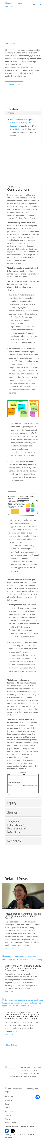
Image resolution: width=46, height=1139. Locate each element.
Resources (9, 1100)
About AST (9, 1111)
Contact (8, 1115)
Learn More (13, 84)
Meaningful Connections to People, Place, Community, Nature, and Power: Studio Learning (23, 968)
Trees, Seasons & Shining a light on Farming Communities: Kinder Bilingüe (23, 916)
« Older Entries (11, 1045)
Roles (7, 1104)
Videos (11, 113)
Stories (7, 1107)
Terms (7, 1119)
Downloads (13, 109)
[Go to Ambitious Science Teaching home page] (23, 1090)
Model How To (21, 129)
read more (9, 948)
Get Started (9, 1096)
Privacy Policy (10, 1123)
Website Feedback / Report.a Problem (20, 1126)
